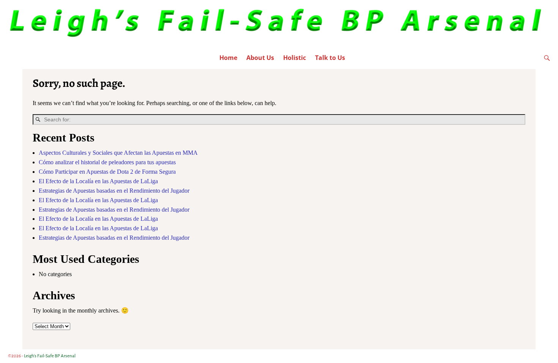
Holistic (294, 57)
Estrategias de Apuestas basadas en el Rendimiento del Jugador (114, 190)
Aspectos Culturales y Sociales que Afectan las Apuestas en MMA (118, 152)
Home (228, 57)
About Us (260, 57)
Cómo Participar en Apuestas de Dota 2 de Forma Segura (107, 171)
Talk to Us (330, 57)
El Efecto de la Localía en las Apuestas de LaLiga (98, 181)
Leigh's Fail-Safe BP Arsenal (50, 356)
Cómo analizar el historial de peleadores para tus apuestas (107, 162)
